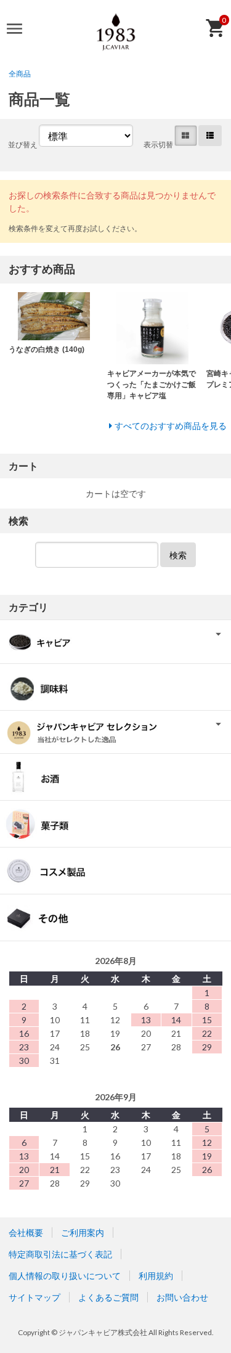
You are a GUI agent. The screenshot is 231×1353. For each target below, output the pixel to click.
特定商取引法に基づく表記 (60, 1254)
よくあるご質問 (108, 1297)
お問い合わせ (182, 1297)
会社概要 (26, 1232)
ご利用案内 (82, 1232)
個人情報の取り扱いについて (65, 1275)
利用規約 (156, 1275)
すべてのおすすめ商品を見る (171, 425)
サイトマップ (34, 1297)
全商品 (20, 73)
